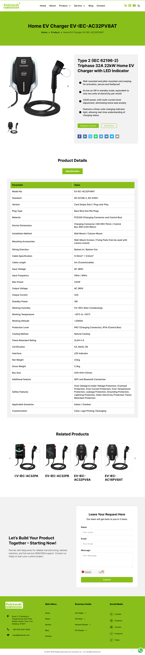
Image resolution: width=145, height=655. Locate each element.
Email (84, 539)
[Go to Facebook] (130, 5)
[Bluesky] (112, 136)
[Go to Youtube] (134, 5)
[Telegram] (101, 136)
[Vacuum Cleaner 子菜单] (90, 624)
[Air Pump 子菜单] (84, 619)
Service (78, 5)
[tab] (72, 171)
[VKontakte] (106, 136)
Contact (101, 5)
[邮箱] (117, 136)
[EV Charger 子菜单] (86, 630)
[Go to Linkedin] (125, 5)
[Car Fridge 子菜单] (85, 613)
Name (84, 527)
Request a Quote (88, 126)
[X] (90, 136)
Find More (109, 126)
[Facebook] (79, 136)
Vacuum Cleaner (81, 625)
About (52, 5)
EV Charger (79, 630)
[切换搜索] (138, 5)
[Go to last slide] (10, 458)
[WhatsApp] (96, 136)
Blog (91, 5)
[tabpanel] (72, 298)
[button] (13, 128)
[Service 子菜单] (84, 6)
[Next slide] (68, 86)
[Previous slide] (10, 86)
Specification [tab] (72, 171)
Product (63, 5)
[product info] (26, 469)
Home (43, 5)
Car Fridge (79, 613)
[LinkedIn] (85, 136)
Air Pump (78, 619)
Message (85, 550)
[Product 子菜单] (70, 6)
